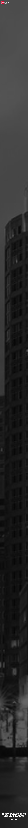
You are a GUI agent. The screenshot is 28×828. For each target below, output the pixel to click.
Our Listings (14, 819)
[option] (14, 414)
